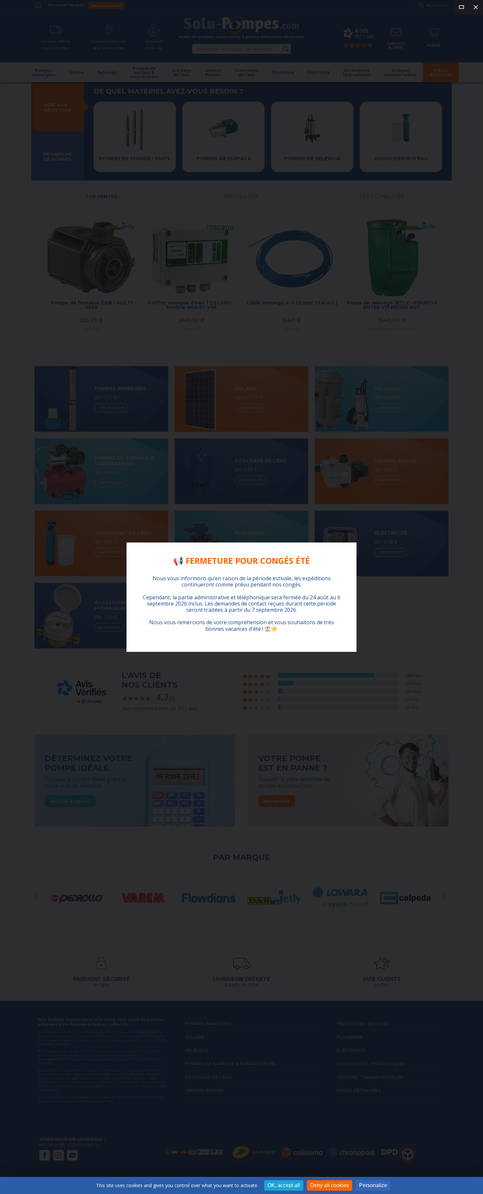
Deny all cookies (329, 1185)
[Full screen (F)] (461, 7)
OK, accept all (283, 1185)
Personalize (373, 1185)
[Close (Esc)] (476, 7)
